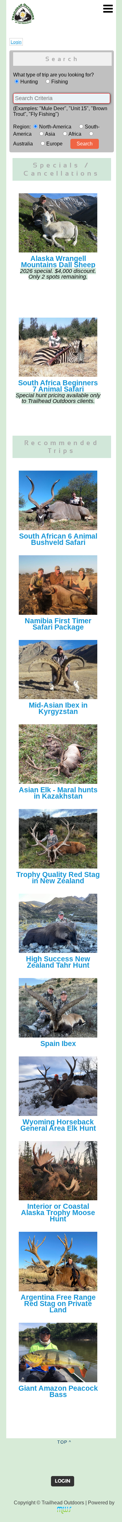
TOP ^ (64, 1442)
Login (16, 41)
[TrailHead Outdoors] (23, 7)
